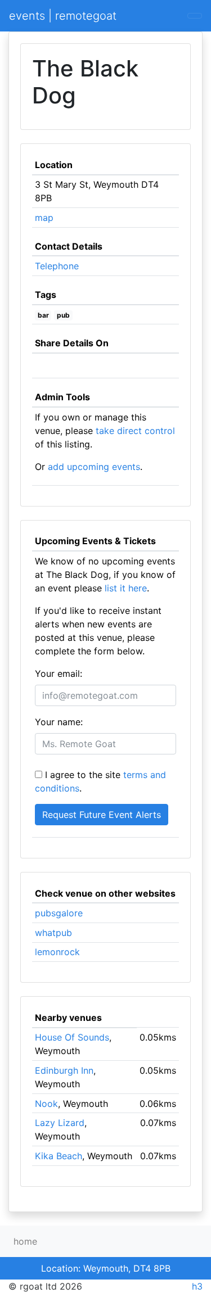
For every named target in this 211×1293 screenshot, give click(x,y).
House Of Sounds (72, 1037)
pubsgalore (59, 913)
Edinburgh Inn (64, 1070)
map (44, 217)
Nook (46, 1103)
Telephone (57, 266)
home (25, 1241)
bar (43, 315)
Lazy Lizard (59, 1122)
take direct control (135, 430)
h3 (197, 1286)
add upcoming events (94, 466)
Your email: (58, 673)
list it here (126, 588)
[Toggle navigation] (194, 16)
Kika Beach (58, 1155)
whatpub (53, 932)
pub (63, 315)
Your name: (59, 721)
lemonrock (57, 951)
